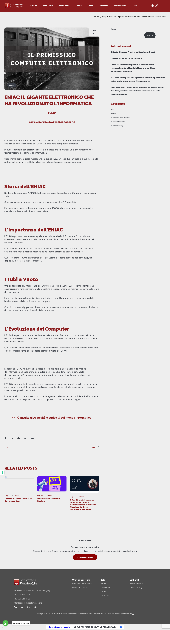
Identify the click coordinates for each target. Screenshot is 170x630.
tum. (32, 438)
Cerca (113, 29)
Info (112, 109)
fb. (5, 438)
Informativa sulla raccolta (59, 627)
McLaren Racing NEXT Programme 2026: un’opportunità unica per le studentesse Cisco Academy (138, 79)
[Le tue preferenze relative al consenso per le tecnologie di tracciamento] (2, 472)
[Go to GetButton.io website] (5, 627)
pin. (18, 438)
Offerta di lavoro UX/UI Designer (48, 499)
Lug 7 (72, 497)
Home (96, 16)
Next (94, 447)
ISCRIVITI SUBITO (85, 557)
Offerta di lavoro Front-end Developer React (18, 499)
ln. (25, 438)
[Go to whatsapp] (5, 623)
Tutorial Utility (117, 125)
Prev (9, 447)
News (11, 85)
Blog (104, 16)
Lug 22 (7, 495)
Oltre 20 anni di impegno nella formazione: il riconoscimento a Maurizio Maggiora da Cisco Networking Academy (83, 504)
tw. (12, 438)
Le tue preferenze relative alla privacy (95, 627)
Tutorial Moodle (118, 121)
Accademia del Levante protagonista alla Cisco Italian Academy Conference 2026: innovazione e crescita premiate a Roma (137, 91)
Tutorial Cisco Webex (120, 117)
